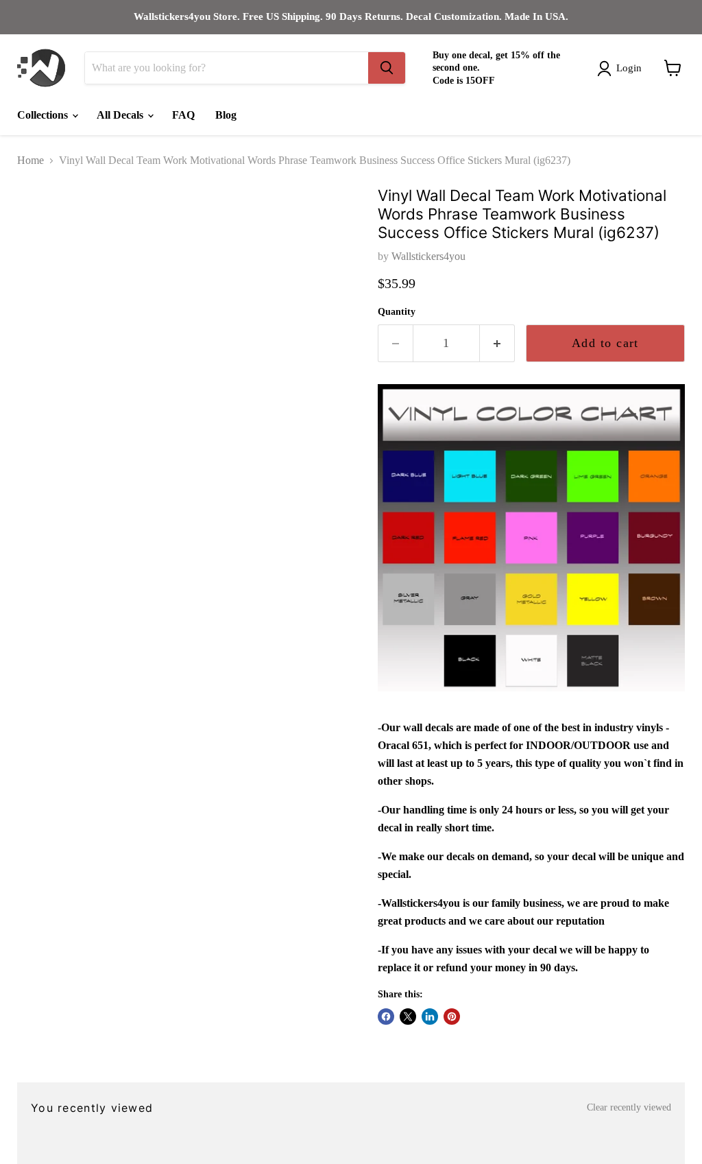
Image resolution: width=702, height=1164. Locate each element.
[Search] (386, 68)
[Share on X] (408, 1016)
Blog (226, 115)
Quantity (396, 312)
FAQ (183, 115)
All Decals (121, 115)
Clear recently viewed (629, 1107)
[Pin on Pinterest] (452, 1016)
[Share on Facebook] (386, 1016)
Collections (44, 115)
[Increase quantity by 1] (497, 343)
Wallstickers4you (428, 256)
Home (30, 160)
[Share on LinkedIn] (430, 1016)
